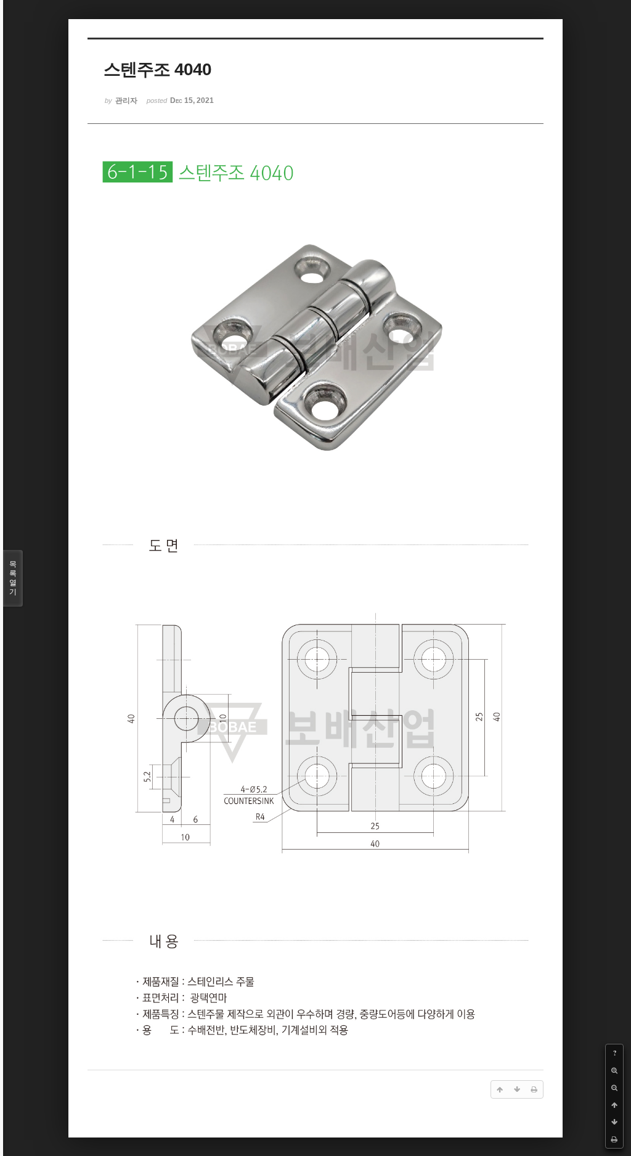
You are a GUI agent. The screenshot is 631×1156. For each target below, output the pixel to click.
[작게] (614, 1087)
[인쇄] (614, 1139)
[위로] (614, 1104)
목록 (13, 578)
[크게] (614, 1070)
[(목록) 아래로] (614, 1122)
